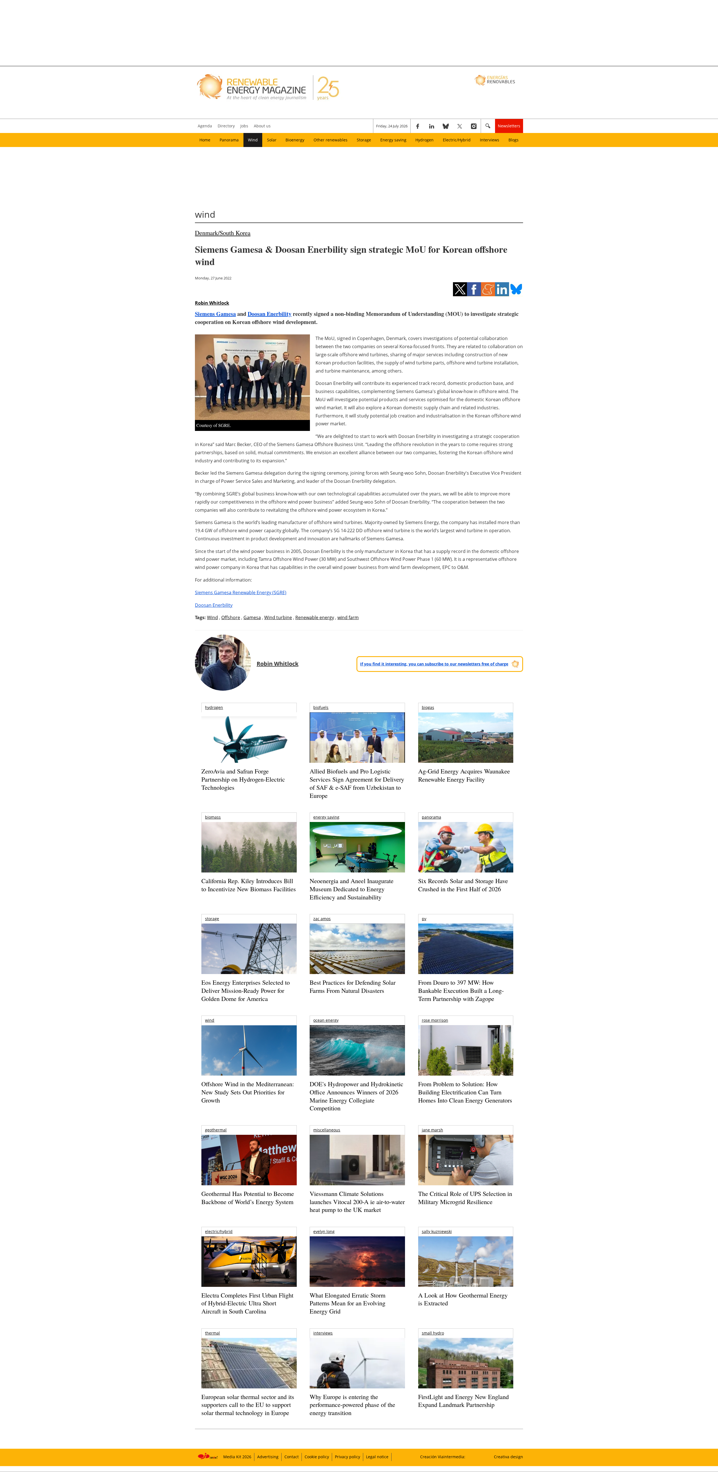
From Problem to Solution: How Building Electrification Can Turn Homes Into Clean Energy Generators (465, 1092)
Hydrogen (424, 140)
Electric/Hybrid (457, 140)
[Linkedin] (432, 126)
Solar (272, 140)
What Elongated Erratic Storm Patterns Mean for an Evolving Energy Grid (347, 1303)
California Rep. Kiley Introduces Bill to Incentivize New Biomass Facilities (248, 885)
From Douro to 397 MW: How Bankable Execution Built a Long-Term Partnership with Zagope (461, 990)
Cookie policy (317, 1456)
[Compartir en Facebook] (474, 289)
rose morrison (435, 1020)
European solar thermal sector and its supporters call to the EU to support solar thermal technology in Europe (247, 1405)
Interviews (489, 140)
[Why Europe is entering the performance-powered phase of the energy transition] (357, 1371)
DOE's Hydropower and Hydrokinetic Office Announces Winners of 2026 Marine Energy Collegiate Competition (356, 1096)
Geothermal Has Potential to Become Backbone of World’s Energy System (247, 1197)
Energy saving (393, 140)
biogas (428, 707)
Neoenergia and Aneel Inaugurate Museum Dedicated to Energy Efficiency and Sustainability (351, 889)
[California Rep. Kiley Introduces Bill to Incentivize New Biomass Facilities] (248, 850)
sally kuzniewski (437, 1231)
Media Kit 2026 (237, 1456)
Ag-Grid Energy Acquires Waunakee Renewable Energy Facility (464, 775)
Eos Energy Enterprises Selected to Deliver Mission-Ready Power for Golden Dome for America (245, 990)
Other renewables (331, 140)
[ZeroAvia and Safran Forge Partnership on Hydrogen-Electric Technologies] (248, 747)
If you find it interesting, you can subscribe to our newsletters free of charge (434, 664)
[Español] (495, 80)
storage (212, 918)
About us (262, 125)
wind (209, 1020)
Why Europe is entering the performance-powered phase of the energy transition (352, 1405)
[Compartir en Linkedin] (502, 289)
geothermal (216, 1130)
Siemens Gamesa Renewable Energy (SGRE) (240, 592)
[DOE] (357, 1058)
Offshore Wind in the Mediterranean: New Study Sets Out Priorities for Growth (247, 1092)
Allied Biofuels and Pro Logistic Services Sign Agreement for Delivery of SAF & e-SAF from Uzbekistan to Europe (357, 783)
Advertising (268, 1456)
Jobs (244, 125)
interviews (323, 1333)
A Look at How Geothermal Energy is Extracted (463, 1299)
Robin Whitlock (212, 303)
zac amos (322, 918)
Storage (364, 140)
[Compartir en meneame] (488, 289)
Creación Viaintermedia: (442, 1456)
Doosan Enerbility (269, 314)
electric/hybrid (219, 1231)
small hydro (433, 1333)
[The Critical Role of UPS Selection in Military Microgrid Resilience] (465, 1168)
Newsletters (509, 125)
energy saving (326, 817)
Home (204, 140)
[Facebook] (418, 126)
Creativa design (508, 1456)
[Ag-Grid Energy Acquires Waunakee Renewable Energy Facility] (465, 739)
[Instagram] (474, 126)
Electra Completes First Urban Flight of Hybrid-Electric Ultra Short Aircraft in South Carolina (247, 1303)
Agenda (205, 125)
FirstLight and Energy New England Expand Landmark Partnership (463, 1401)
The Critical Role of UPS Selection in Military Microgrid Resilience (465, 1197)
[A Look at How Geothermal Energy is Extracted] (465, 1272)
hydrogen (214, 707)
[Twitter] (460, 126)
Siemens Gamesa (215, 314)
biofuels (320, 707)
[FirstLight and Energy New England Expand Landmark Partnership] (465, 1376)
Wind (253, 140)
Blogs (513, 140)
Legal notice (377, 1456)
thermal (212, 1333)
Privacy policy (347, 1456)
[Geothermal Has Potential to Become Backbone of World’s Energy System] (248, 1168)
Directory (226, 125)
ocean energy (326, 1020)
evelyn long (324, 1231)
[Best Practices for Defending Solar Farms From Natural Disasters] (357, 956)
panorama (431, 817)
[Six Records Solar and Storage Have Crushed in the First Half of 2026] (465, 854)
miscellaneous (326, 1130)
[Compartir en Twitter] (460, 289)
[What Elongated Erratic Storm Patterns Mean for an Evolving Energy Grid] (357, 1264)
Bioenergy (295, 140)
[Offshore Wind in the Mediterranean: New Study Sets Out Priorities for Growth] (248, 1062)
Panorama (229, 140)
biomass (213, 817)
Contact (291, 1456)
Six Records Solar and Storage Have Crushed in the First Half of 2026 (463, 885)
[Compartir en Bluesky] (516, 289)
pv (424, 918)
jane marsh (432, 1130)
